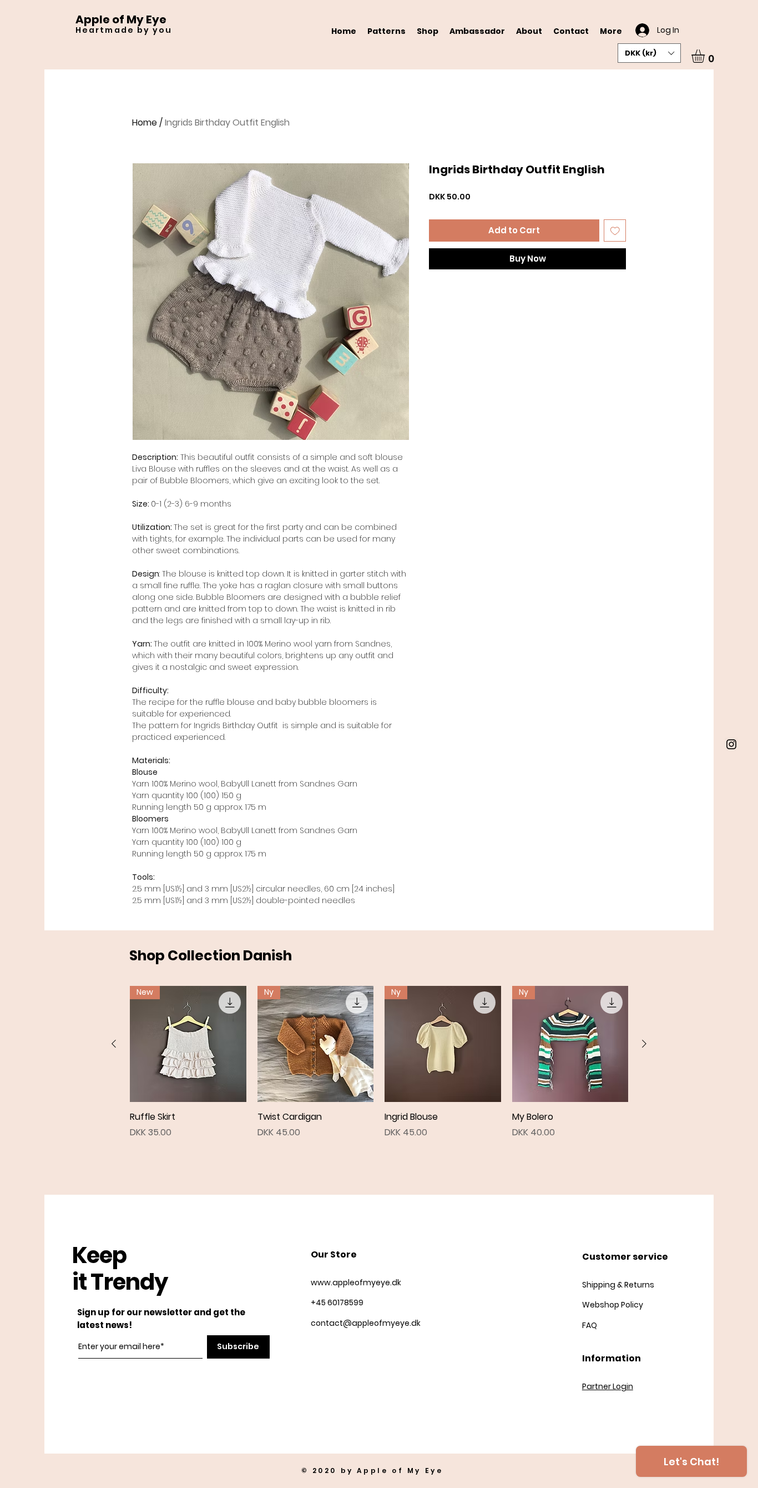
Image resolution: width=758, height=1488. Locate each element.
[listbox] (649, 53)
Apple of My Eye (120, 19)
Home (144, 122)
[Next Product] (644, 1043)
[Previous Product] (113, 1043)
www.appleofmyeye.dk (356, 1282)
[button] (649, 53)
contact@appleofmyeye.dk (366, 1323)
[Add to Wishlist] (615, 230)
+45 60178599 (338, 1302)
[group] (379, 1062)
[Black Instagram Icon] (731, 744)
